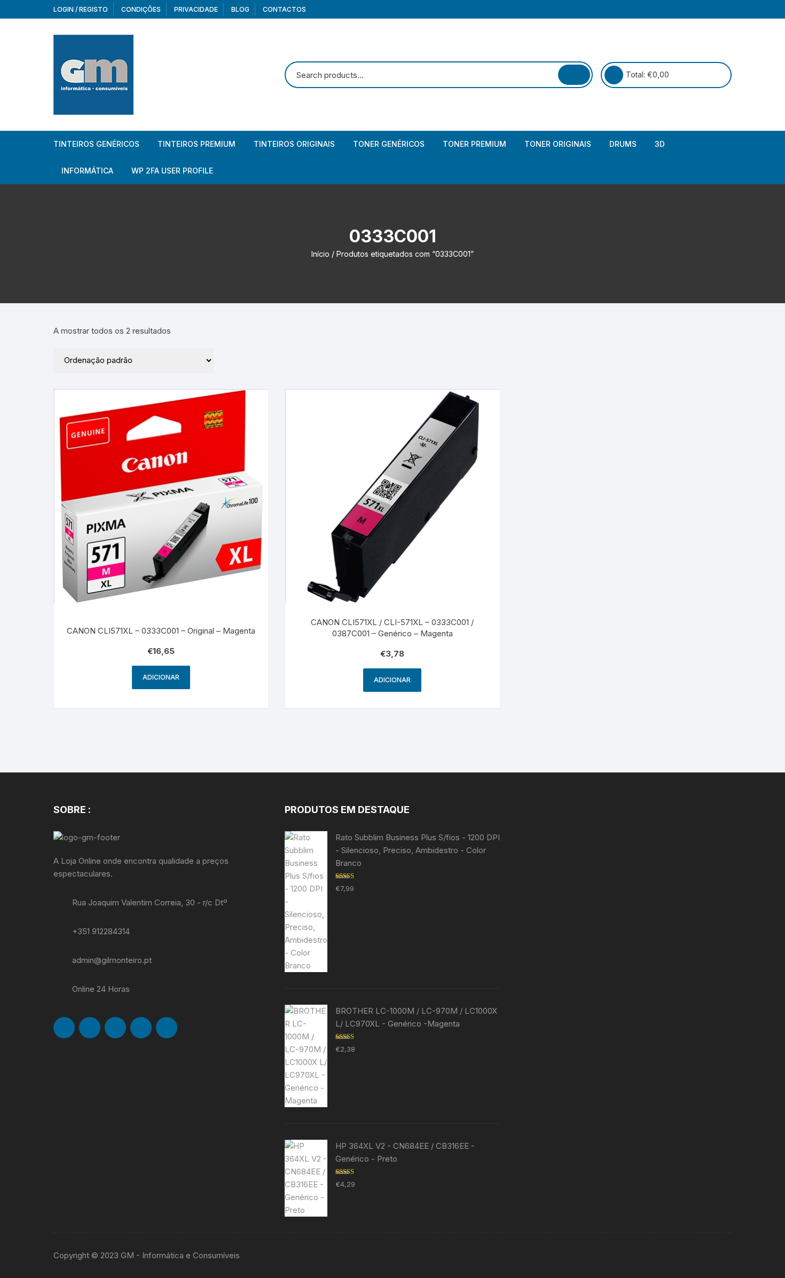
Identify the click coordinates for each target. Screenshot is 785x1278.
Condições (141, 9)
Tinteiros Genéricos (96, 143)
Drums (623, 143)
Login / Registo (80, 9)
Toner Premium (474, 143)
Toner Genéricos (389, 143)
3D (660, 143)
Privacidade (196, 9)
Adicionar (161, 677)
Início (320, 253)
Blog (240, 9)
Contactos (284, 9)
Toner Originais (557, 143)
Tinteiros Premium (197, 143)
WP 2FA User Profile (172, 170)
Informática (87, 170)
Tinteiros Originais (294, 143)
